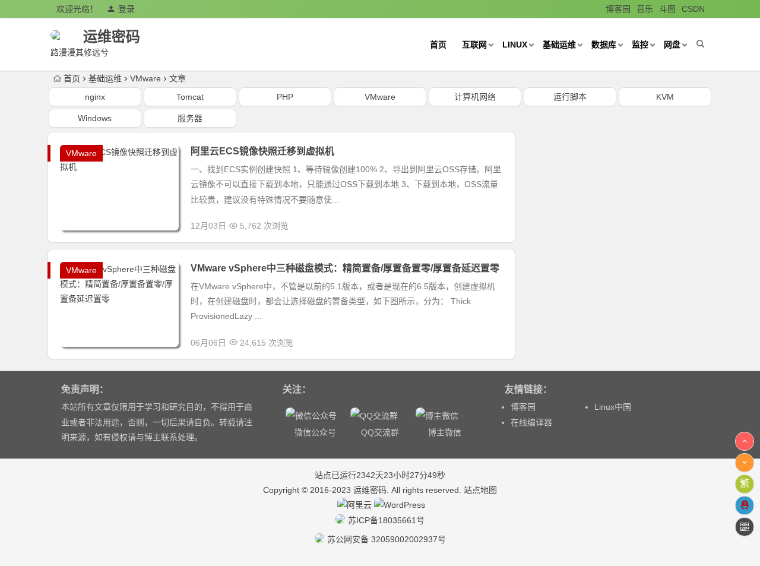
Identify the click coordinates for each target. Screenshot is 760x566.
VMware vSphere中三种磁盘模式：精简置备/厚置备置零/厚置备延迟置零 (345, 268)
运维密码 (111, 37)
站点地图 (480, 490)
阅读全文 (491, 222)
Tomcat (190, 97)
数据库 (603, 44)
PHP (285, 97)
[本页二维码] (744, 526)
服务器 (190, 118)
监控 (640, 44)
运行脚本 (570, 97)
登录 (126, 9)
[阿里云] (354, 505)
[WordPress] (399, 505)
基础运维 (559, 44)
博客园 (618, 9)
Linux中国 (612, 407)
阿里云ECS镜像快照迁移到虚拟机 (262, 151)
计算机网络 (475, 97)
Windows (95, 118)
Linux (514, 44)
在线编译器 (531, 422)
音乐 (644, 9)
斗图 (667, 9)
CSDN (693, 9)
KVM (665, 97)
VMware (145, 78)
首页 (438, 44)
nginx (95, 97)
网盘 (672, 44)
